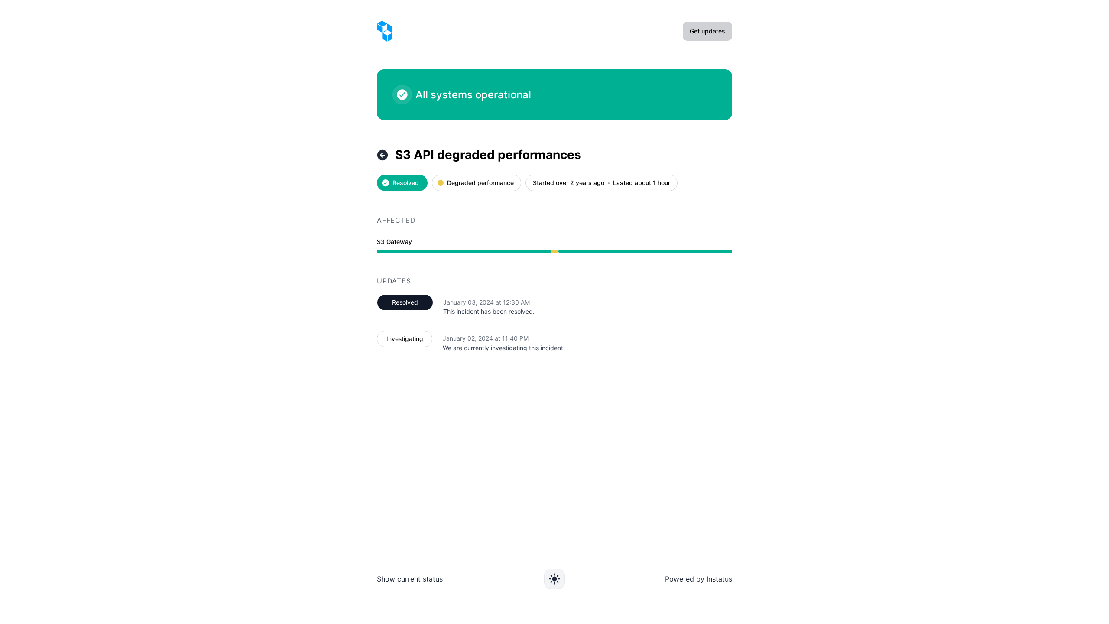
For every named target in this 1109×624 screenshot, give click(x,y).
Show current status (410, 579)
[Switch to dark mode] (554, 579)
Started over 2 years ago (568, 183)
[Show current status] (382, 155)
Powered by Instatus (698, 579)
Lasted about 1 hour (641, 183)
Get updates (707, 31)
